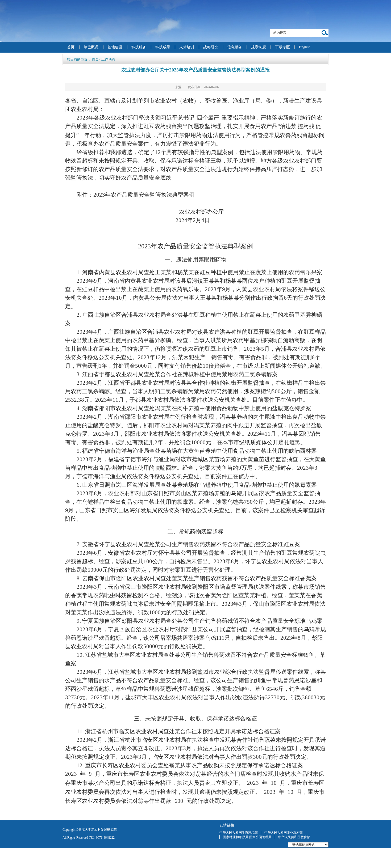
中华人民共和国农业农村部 (283, 832)
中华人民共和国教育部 (294, 837)
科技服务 (138, 47)
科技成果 (162, 47)
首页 (70, 47)
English (304, 47)
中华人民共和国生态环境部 (238, 832)
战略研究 (210, 47)
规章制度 (258, 47)
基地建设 (114, 47)
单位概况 (91, 47)
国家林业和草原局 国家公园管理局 (247, 837)
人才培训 (186, 47)
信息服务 (234, 47)
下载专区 (282, 47)
